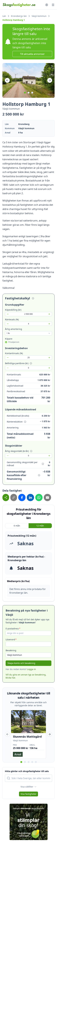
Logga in (31, 669)
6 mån (17, 525)
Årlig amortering (13, 329)
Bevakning (11, 650)
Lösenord (10, 639)
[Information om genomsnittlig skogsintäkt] (43, 464)
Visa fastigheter (28, 793)
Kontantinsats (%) (14, 353)
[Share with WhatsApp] (39, 497)
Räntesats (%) (12, 319)
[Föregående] (7, 80)
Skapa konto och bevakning (21, 663)
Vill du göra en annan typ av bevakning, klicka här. (26, 676)
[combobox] (28, 333)
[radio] (6, 342)
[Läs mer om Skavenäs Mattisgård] (28, 734)
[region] (28, 80)
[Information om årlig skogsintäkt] (31, 451)
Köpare (8, 338)
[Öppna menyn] (53, 4)
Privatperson (13, 342)
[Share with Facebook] (22, 497)
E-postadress (12, 628)
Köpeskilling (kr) (13, 309)
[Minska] (8, 314)
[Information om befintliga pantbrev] (31, 363)
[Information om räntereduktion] (25, 422)
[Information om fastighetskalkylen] (33, 298)
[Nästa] (49, 80)
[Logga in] (47, 4)
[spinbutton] (28, 314)
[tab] (25, 93)
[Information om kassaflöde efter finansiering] (39, 475)
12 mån (40, 525)
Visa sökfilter (27, 786)
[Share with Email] (47, 497)
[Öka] (49, 314)
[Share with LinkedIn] (30, 497)
